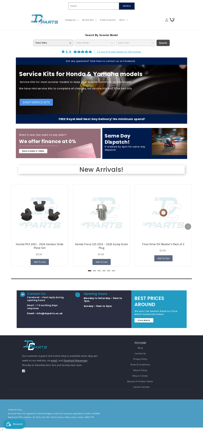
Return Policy (140, 370)
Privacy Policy (140, 359)
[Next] (188, 226)
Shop (140, 347)
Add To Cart (40, 262)
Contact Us (140, 353)
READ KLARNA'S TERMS (33, 151)
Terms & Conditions (140, 364)
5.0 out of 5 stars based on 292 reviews (119, 51)
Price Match (144, 320)
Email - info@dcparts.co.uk (45, 313)
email (54, 360)
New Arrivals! (101, 169)
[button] (71, 20)
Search (163, 43)
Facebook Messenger (75, 360)
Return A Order (140, 375)
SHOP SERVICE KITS (36, 102)
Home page (140, 342)
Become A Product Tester (140, 381)
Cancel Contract (141, 386)
